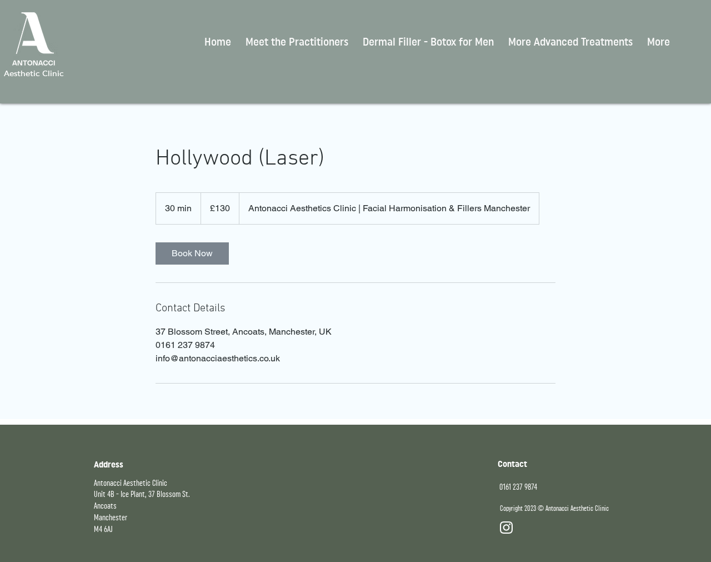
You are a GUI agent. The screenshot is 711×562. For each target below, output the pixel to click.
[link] (192, 253)
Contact (512, 464)
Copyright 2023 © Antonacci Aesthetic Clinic (554, 509)
